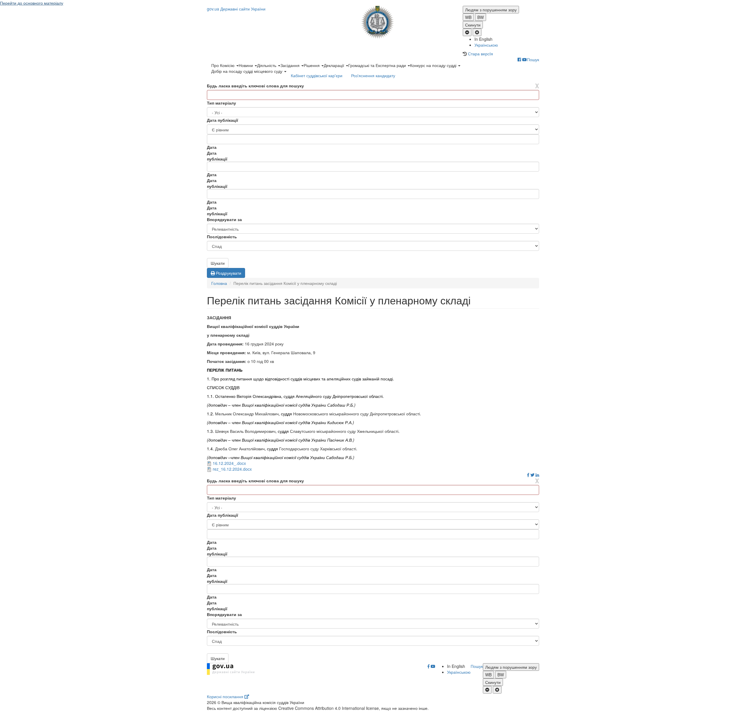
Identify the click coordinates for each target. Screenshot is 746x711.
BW (480, 17)
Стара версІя (480, 54)
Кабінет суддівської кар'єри (316, 75)
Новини (246, 65)
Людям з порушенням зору (491, 10)
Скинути (473, 25)
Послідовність (222, 236)
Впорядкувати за (224, 219)
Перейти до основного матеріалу (31, 3)
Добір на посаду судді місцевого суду (247, 71)
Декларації (334, 65)
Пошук (533, 59)
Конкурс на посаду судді (434, 65)
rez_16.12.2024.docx (232, 469)
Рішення (312, 65)
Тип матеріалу (221, 103)
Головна (219, 283)
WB (468, 17)
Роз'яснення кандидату (373, 75)
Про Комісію (223, 65)
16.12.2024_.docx (229, 463)
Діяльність (267, 65)
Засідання (290, 65)
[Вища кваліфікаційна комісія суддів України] (373, 22)
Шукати (218, 263)
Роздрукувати (228, 273)
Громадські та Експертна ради (377, 65)
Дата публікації (222, 120)
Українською (486, 45)
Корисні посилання (225, 696)
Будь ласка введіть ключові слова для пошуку (255, 86)
